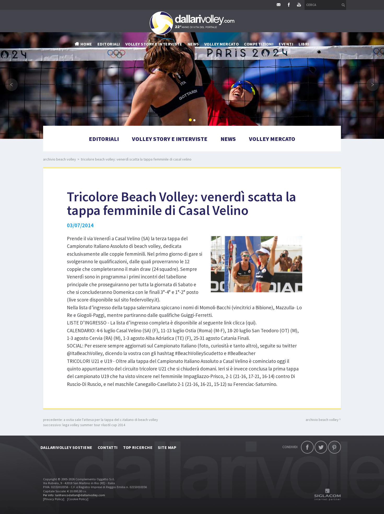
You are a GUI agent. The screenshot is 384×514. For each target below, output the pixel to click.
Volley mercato (221, 44)
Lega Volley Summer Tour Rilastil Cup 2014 (93, 424)
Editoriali (108, 44)
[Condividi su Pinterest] (334, 447)
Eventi (286, 44)
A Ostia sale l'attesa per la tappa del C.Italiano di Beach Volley (110, 419)
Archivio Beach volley (59, 159)
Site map (167, 447)
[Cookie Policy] (77, 499)
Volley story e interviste (153, 44)
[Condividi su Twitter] (321, 447)
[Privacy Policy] (53, 499)
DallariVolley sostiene (66, 447)
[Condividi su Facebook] (307, 447)
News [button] (193, 44)
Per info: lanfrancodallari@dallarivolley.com (74, 495)
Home (86, 44)
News (228, 138)
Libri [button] (304, 44)
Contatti (108, 447)
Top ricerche (138, 447)
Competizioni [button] (259, 44)
